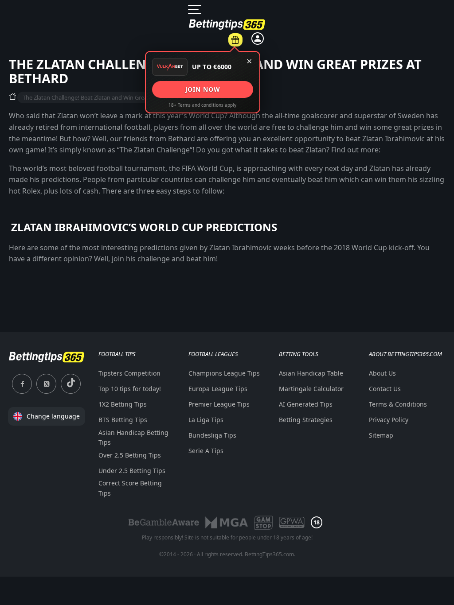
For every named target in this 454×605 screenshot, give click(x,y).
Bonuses (430, 45)
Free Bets (428, 83)
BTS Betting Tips (122, 419)
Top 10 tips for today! (129, 388)
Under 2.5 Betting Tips (131, 470)
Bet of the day (304, 45)
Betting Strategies (364, 195)
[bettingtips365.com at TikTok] (71, 384)
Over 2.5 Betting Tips (129, 455)
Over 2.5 (254, 241)
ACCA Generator (364, 94)
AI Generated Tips (364, 175)
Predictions (251, 50)
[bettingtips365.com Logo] (46, 361)
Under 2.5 (254, 261)
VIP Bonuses (428, 103)
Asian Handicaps (254, 196)
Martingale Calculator (364, 150)
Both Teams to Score (254, 135)
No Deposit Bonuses (428, 129)
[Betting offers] (235, 40)
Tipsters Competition (129, 373)
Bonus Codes (428, 63)
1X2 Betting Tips (122, 404)
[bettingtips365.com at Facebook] (22, 384)
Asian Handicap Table (364, 119)
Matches (205, 50)
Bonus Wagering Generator (364, 69)
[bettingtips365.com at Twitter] (46, 384)
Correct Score (254, 281)
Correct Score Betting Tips (130, 488)
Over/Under (253, 221)
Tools (366, 45)
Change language (53, 416)
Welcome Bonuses (428, 159)
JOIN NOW (202, 89)
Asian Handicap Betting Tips (133, 437)
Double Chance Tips (254, 165)
